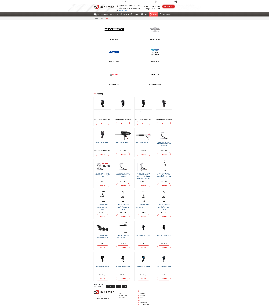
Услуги (98, 14)
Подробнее (102, 123)
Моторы (155, 14)
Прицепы (146, 14)
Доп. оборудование (166, 14)
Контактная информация (141, 1)
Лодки (106, 14)
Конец (124, 286)
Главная (96, 18)
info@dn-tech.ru (123, 10)
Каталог (102, 18)
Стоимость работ (116, 1)
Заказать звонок (168, 6)
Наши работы (128, 1)
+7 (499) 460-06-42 (153, 6)
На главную (98, 1)
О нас (106, 1)
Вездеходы (136, 14)
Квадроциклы (126, 14)
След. (118, 286)
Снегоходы (115, 14)
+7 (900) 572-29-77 (153, 9)
